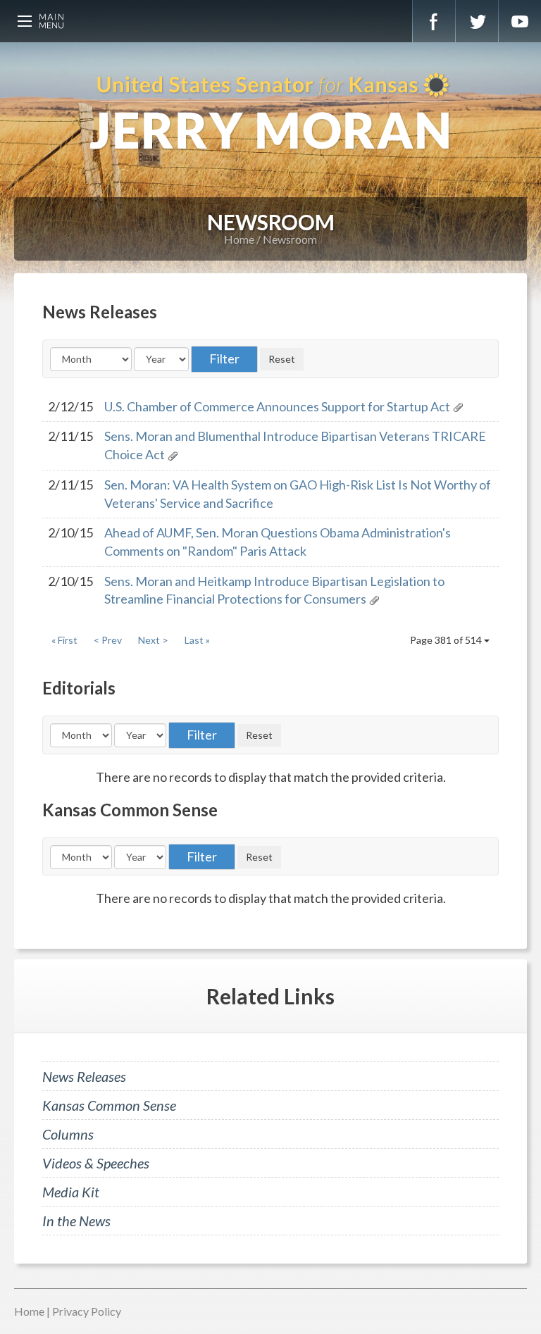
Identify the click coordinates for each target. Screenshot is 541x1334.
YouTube (520, 21)
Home (239, 239)
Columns (68, 1134)
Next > (153, 640)
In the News (76, 1220)
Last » (197, 640)
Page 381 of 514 (447, 640)
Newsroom (290, 239)
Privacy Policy (86, 1311)
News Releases (84, 1076)
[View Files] (458, 406)
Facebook (434, 21)
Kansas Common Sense (109, 1105)
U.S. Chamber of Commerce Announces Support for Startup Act (277, 406)
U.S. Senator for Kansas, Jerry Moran (270, 112)
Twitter (477, 21)
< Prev (108, 640)
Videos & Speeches (95, 1162)
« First (64, 640)
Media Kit (70, 1191)
